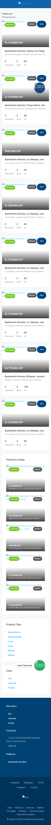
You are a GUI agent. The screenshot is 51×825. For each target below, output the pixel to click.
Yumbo (11, 688)
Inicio (10, 808)
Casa (10, 646)
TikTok (40, 783)
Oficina (11, 650)
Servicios (30, 808)
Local (10, 641)
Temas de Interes (36, 811)
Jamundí (12, 683)
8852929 (12, 746)
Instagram (20, 787)
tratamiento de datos (17, 762)
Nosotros (19, 808)
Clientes (40, 808)
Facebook (14, 783)
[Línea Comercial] (39, 665)
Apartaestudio (15, 637)
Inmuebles (11, 811)
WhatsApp (28, 783)
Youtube (33, 787)
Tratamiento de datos (25, 814)
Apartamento (14, 632)
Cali (10, 678)
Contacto (23, 811)
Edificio (11, 655)
